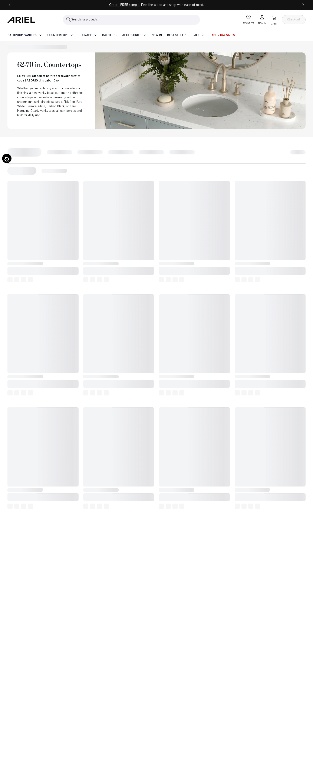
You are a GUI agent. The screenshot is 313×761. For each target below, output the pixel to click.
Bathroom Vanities (22, 35)
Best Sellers (177, 35)
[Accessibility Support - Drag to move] (6, 158)
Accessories (131, 35)
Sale (196, 35)
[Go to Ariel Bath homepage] (21, 20)
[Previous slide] (10, 4)
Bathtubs (109, 35)
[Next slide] (303, 4)
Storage (85, 35)
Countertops (57, 35)
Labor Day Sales (222, 35)
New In (157, 35)
